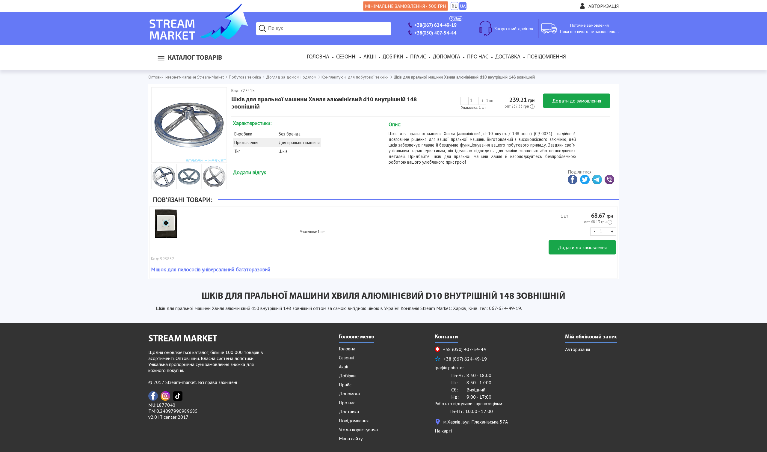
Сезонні (346, 57)
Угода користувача (358, 430)
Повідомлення (546, 57)
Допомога (446, 57)
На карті (443, 431)
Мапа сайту (351, 439)
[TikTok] (177, 396)
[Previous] (155, 177)
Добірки (393, 57)
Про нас (477, 57)
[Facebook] (153, 396)
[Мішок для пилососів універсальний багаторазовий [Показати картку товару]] (166, 227)
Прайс (418, 57)
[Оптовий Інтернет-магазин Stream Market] (198, 38)
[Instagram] (165, 396)
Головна (318, 57)
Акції (369, 57)
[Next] (222, 177)
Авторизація (603, 6)
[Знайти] (262, 28)
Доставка (507, 57)
